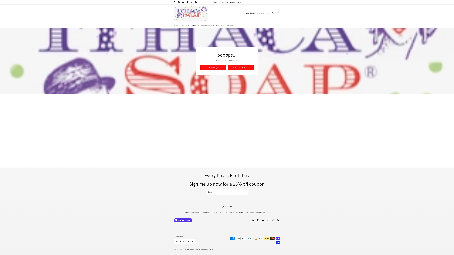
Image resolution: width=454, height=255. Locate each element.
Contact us (217, 212)
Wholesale (206, 212)
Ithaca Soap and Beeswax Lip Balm (189, 249)
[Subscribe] (245, 192)
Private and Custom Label (260, 212)
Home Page (213, 67)
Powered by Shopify (207, 249)
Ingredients (195, 212)
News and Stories (240, 67)
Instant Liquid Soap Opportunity (235, 212)
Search (186, 212)
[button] (185, 25)
